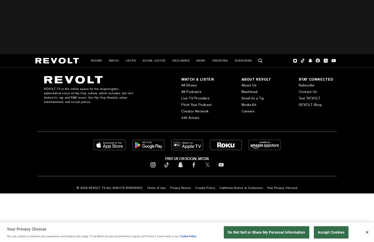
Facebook (318, 60)
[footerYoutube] (221, 168)
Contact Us (308, 91)
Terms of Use (156, 188)
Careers (248, 111)
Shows (96, 60)
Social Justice (154, 60)
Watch (114, 60)
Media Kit (249, 104)
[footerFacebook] (194, 168)
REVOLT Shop (310, 104)
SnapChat (310, 60)
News (201, 60)
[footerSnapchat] (180, 168)
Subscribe (243, 60)
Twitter (325, 60)
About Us (249, 85)
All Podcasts (191, 91)
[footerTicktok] (166, 168)
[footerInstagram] (153, 168)
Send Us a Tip (253, 98)
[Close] (367, 232)
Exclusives (181, 60)
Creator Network (195, 111)
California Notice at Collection (241, 188)
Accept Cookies (331, 232)
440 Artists (190, 117)
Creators (220, 60)
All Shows (189, 85)
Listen (131, 60)
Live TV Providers (195, 98)
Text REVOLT (310, 98)
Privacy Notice (180, 188)
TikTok (303, 60)
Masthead (249, 91)
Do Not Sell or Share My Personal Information (266, 232)
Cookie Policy (205, 188)
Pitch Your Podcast (196, 104)
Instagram (295, 60)
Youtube (334, 61)
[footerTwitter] (207, 168)
